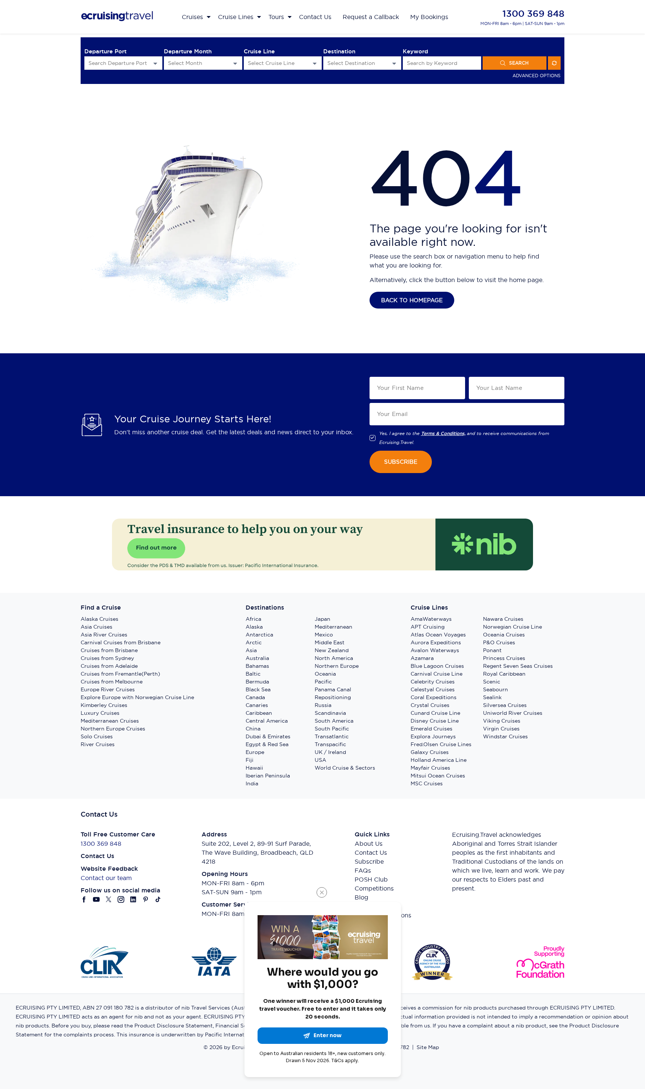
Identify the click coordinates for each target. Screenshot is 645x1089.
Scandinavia (330, 713)
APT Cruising (428, 626)
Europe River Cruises (108, 689)
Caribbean (259, 713)
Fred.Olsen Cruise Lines (441, 744)
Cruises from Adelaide (109, 666)
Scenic (491, 681)
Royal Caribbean (504, 673)
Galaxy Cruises (430, 752)
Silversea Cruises (505, 705)
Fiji (249, 760)
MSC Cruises (427, 783)
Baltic (253, 673)
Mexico (324, 634)
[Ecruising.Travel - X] (109, 899)
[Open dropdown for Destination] (394, 63)
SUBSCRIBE (400, 461)
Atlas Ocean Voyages (438, 634)
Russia (323, 705)
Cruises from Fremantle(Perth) (120, 673)
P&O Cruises (499, 642)
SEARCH (519, 63)
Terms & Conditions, (443, 433)
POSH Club (371, 879)
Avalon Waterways (435, 650)
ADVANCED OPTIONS (536, 75)
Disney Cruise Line (435, 720)
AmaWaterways (431, 619)
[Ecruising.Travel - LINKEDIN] (133, 899)
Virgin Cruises (501, 728)
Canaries (257, 705)
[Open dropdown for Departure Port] (155, 63)
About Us (369, 843)
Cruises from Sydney (107, 658)
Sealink (492, 697)
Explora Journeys (433, 736)
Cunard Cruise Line (435, 713)
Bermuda (257, 681)
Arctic (254, 642)
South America (334, 720)
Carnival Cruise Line (436, 673)
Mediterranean (333, 626)
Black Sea (258, 689)
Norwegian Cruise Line (512, 626)
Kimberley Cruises (104, 705)
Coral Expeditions (434, 697)
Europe (255, 752)
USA (320, 760)
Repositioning (333, 697)
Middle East (330, 642)
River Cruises (98, 744)
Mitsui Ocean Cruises (438, 775)
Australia (257, 658)
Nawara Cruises (503, 619)
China (253, 728)
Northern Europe (337, 666)
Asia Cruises (96, 626)
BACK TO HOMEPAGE (412, 300)
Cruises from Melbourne (112, 681)
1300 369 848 (533, 13)
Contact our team (106, 878)
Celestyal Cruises (433, 689)
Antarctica (259, 634)
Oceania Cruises (504, 634)
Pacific (323, 681)
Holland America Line (439, 760)
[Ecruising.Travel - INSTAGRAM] (121, 899)
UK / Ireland (330, 752)
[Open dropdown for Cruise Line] (314, 63)
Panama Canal (333, 689)
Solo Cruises (97, 736)
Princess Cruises (504, 658)
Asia (251, 650)
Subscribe (369, 861)
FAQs (363, 870)
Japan (322, 619)
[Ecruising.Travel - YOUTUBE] (96, 899)
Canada (255, 697)
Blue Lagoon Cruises (437, 666)
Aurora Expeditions (436, 642)
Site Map (428, 1047)
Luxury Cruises (100, 713)
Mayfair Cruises (430, 767)
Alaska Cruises (99, 619)
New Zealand (332, 650)
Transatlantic (332, 736)
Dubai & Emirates (268, 736)
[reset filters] (554, 63)
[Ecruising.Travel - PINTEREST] (146, 899)
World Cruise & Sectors (345, 767)
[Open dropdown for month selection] (235, 63)
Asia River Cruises (104, 634)
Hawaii (254, 767)
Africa (253, 619)
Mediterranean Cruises (110, 720)
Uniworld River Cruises (512, 713)
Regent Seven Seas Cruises (518, 666)
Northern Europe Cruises (113, 728)
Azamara (422, 658)
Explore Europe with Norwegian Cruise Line (137, 697)
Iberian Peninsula (268, 775)
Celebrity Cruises (433, 681)
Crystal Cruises (430, 705)
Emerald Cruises (431, 728)
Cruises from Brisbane (109, 650)
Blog (361, 897)
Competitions (374, 888)
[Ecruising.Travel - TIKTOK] (158, 899)
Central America (267, 720)
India (252, 783)
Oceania (325, 673)
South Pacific (332, 728)
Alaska (254, 626)
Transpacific (330, 744)
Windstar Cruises (505, 736)
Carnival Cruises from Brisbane (121, 642)
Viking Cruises (501, 720)
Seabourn (495, 689)
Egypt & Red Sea (267, 744)
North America (334, 658)
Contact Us (371, 852)
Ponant (492, 650)
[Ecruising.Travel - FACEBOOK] (84, 899)
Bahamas (257, 666)
